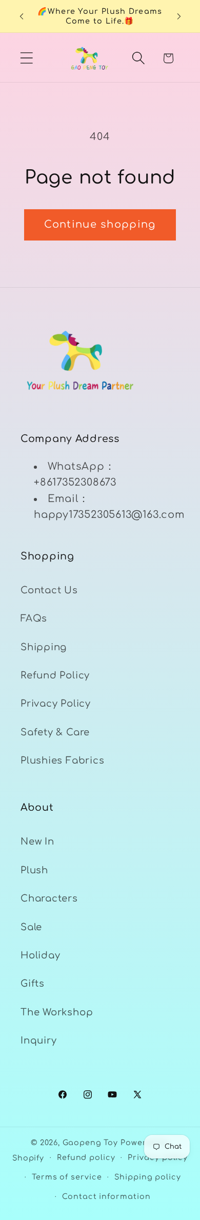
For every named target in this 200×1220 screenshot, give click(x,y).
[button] (26, 58)
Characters (49, 898)
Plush (34, 870)
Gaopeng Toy (90, 1142)
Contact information (106, 1196)
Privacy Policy (56, 703)
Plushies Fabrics (62, 760)
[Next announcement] (179, 16)
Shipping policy (147, 1177)
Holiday (40, 955)
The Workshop (57, 1012)
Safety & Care (55, 732)
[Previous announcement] (21, 16)
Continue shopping (99, 224)
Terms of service (67, 1177)
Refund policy (86, 1157)
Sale (31, 927)
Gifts (33, 983)
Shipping (44, 647)
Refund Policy (55, 675)
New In (37, 841)
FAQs (34, 618)
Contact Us (49, 590)
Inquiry (38, 1040)
